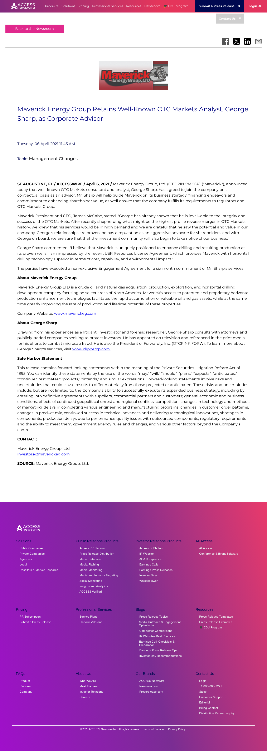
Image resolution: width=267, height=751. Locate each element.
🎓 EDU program (176, 6)
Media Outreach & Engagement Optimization (160, 623)
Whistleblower (148, 580)
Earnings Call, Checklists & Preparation (156, 643)
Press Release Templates (216, 616)
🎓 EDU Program (210, 627)
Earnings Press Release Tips (158, 650)
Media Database (90, 559)
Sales (203, 691)
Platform (25, 686)
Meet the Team (89, 686)
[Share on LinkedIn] (247, 41)
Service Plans (88, 616)
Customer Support (211, 697)
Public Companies (31, 548)
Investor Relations (91, 691)
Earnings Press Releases (156, 570)
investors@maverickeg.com (43, 454)
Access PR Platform (92, 548)
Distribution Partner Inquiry (216, 713)
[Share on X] (236, 41)
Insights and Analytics (93, 586)
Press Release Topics (153, 616)
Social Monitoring (90, 580)
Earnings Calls (148, 564)
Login (253, 6)
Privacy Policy (177, 729)
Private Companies (32, 553)
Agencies (26, 559)
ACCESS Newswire (152, 680)
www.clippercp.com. (91, 349)
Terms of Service (153, 729)
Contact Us (227, 18)
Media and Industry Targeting (98, 575)
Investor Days (148, 575)
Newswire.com (149, 686)
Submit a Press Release (216, 6)
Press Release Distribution (96, 553)
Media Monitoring (90, 570)
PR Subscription (30, 616)
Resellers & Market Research (39, 570)
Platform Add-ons (90, 622)
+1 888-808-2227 (210, 686)
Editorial (204, 702)
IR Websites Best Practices (157, 636)
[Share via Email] (258, 41)
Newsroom (152, 6)
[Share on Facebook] (225, 41)
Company (26, 691)
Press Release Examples (215, 622)
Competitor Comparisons (155, 630)
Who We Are (87, 680)
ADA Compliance (150, 559)
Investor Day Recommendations (160, 655)
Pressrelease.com (151, 691)
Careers (84, 697)
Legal (23, 564)
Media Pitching (89, 564)
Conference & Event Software (218, 553)
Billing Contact (208, 708)
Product (25, 680)
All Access (205, 548)
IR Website (146, 553)
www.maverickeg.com (75, 313)
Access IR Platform (151, 548)
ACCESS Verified (90, 591)
